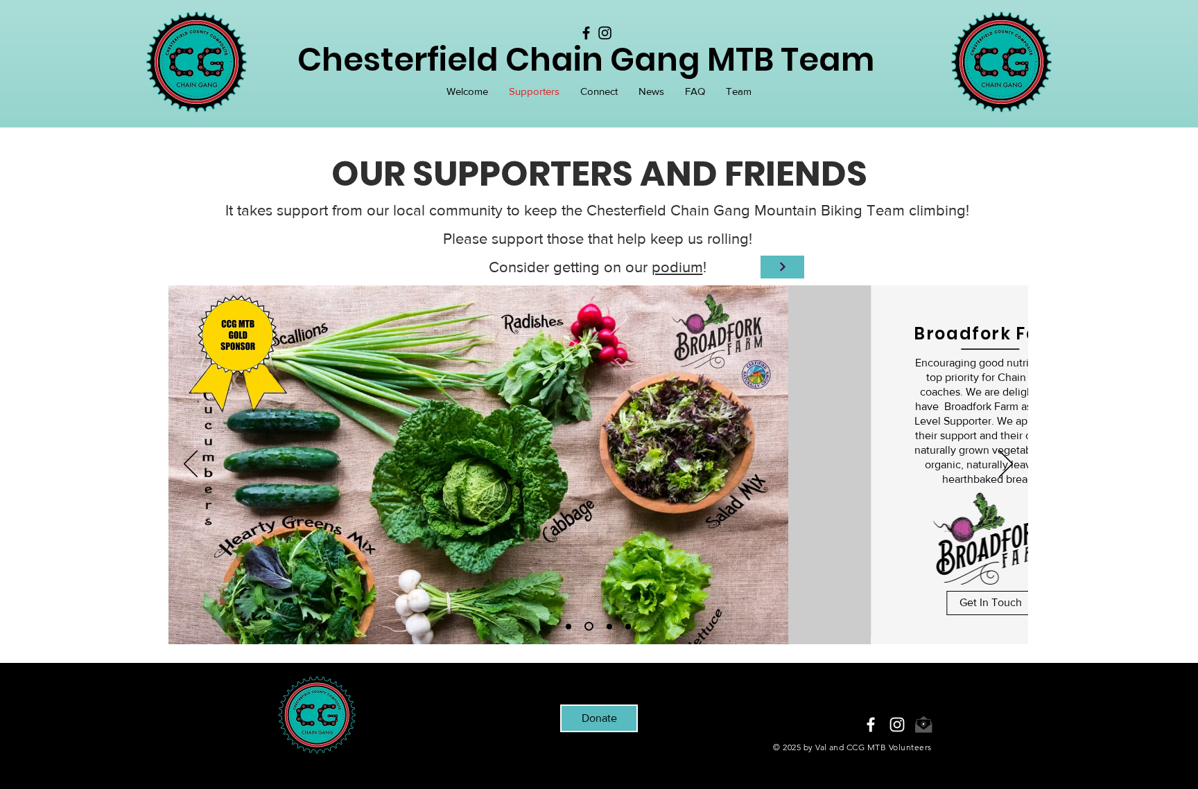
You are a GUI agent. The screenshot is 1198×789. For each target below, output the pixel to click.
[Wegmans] (609, 626)
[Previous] (191, 464)
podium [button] (677, 267)
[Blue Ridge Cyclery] (568, 626)
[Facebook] (586, 33)
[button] (599, 91)
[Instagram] (605, 33)
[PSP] (628, 626)
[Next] (1006, 464)
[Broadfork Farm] (588, 626)
